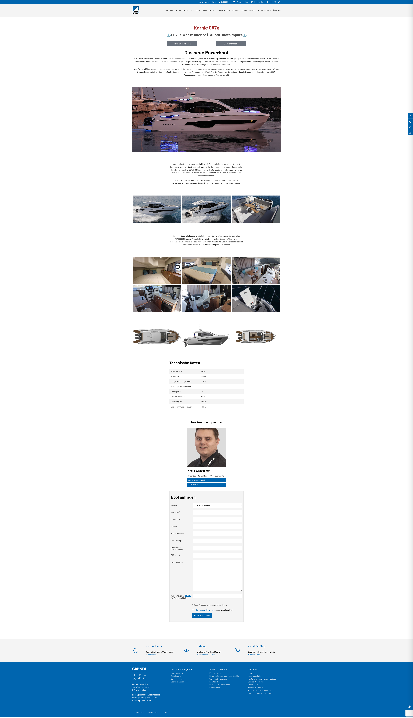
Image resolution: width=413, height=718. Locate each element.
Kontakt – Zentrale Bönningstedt (262, 679)
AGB (165, 712)
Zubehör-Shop (254, 655)
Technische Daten (182, 43)
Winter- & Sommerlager (219, 684)
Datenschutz (153, 712)
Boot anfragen (230, 43)
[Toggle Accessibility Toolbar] (409, 706)
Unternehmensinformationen (260, 693)
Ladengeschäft (254, 676)
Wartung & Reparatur (218, 679)
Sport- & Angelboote (179, 682)
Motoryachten (177, 673)
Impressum (139, 712)
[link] (157, 210)
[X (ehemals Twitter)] (134, 678)
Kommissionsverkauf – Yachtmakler (224, 676)
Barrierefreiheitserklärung (259, 690)
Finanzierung (215, 673)
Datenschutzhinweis (204, 610)
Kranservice (214, 687)
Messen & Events (264, 10)
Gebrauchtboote (223, 10)
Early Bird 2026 (171, 10)
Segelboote (176, 676)
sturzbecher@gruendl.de (197, 480)
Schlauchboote (177, 679)
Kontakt (251, 673)
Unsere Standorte (255, 682)
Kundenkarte (151, 655)
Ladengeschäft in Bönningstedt (146, 695)
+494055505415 (194, 484)
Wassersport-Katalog (206, 655)
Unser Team (253, 684)
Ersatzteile (214, 682)
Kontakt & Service (140, 684)
